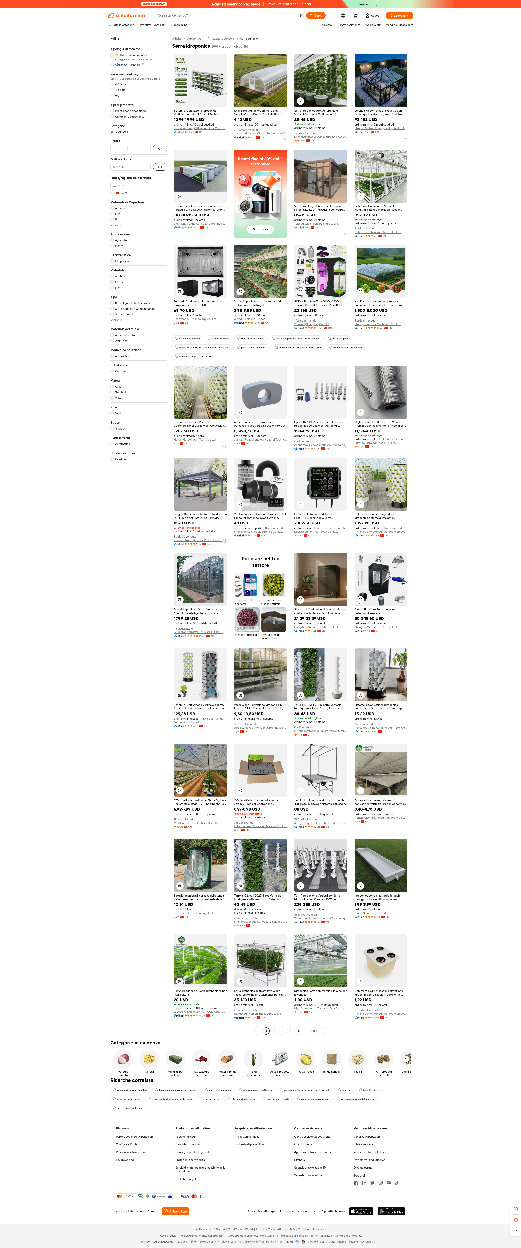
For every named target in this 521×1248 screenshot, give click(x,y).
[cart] (356, 16)
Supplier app (267, 1211)
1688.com (218, 1229)
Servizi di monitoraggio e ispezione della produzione (200, 1169)
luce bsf (346, 1090)
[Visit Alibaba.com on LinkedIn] (364, 1182)
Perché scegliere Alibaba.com (135, 1136)
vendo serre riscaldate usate (357, 1099)
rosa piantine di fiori (252, 338)
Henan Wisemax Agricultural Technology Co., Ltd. (381, 817)
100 (315, 1031)
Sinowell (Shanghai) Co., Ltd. (311, 324)
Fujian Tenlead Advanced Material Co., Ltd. (260, 826)
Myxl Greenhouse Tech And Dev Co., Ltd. (199, 823)
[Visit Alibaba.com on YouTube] (388, 1182)
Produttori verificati (247, 1136)
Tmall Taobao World (240, 1229)
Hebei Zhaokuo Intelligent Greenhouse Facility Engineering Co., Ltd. (260, 727)
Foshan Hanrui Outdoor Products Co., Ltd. (200, 540)
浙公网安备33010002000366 (327, 1242)
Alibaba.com (336, 1211)
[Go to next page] (323, 1031)
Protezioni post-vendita (190, 1159)
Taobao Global (277, 1229)
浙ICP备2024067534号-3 (364, 1242)
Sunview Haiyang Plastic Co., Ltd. (375, 442)
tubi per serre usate (278, 1099)
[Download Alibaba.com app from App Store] (361, 1211)
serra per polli (340, 338)
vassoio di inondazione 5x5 (132, 1090)
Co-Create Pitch (126, 1144)
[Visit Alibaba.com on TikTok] (396, 1182)
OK (160, 148)
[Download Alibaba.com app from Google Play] (391, 1211)
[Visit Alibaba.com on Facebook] (356, 1182)
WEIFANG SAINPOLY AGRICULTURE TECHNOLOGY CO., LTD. (200, 632)
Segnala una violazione (308, 1175)
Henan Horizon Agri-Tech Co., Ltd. (195, 439)
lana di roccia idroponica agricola (178, 1090)
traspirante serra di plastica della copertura (204, 347)
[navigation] (138, 535)
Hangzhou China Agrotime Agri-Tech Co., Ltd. (381, 727)
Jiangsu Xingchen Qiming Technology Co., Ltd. (260, 133)
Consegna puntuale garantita (193, 1152)
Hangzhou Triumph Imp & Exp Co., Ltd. (318, 627)
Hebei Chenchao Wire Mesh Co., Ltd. (378, 232)
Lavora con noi (125, 1159)
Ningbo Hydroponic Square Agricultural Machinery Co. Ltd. (320, 730)
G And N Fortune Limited (249, 319)
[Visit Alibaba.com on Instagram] (380, 1182)
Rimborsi (299, 1159)
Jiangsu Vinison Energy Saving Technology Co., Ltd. (381, 128)
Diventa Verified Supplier (369, 1159)
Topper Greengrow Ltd (188, 722)
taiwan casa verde (189, 338)
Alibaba (176, 38)
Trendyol (303, 1229)
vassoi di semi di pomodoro (348, 347)
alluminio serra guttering (257, 1090)
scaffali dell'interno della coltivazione (300, 347)
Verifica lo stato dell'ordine (370, 1152)
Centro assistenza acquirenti (312, 1136)
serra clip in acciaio (220, 1090)
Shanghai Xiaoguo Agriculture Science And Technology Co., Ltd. (320, 136)
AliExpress (202, 1229)
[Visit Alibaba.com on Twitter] (372, 1182)
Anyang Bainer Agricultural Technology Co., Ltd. (381, 531)
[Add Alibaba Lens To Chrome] (175, 1211)
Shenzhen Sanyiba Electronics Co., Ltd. (258, 531)
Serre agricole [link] (249, 38)
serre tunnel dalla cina (130, 1108)
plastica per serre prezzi (315, 1099)
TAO (292, 1229)
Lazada (260, 1229)
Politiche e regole (186, 1179)
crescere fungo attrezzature (195, 356)
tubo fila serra (371, 1090)
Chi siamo (122, 1128)
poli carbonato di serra (254, 347)
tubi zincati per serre (243, 1099)
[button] (302, 15)
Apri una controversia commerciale (316, 1152)
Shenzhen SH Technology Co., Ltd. (195, 319)
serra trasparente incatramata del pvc (298, 338)
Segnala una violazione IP (310, 1167)
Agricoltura (194, 38)
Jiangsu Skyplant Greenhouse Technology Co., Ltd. (320, 823)
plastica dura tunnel (128, 1099)
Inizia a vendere (363, 1144)
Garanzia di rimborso (188, 1144)
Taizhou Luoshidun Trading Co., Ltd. (316, 223)
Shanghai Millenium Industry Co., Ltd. (378, 627)
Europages (319, 1229)
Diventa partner (363, 1167)
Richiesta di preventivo (249, 1144)
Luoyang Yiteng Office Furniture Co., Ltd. (199, 128)
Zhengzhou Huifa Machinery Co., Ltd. (378, 324)
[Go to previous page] (258, 1031)
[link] (515, 1209)
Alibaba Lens (136, 1211)
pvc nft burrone (220, 338)
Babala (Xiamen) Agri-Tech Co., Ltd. (316, 531)
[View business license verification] (297, 1242)
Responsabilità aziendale (131, 1152)
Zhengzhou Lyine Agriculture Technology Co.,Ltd (200, 223)
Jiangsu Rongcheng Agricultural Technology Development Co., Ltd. (260, 439)
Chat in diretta (303, 1144)
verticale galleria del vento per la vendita (307, 1090)
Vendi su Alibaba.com (367, 1136)
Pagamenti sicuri (185, 1136)
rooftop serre (211, 1099)
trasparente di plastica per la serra (172, 1099)
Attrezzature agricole (221, 38)
